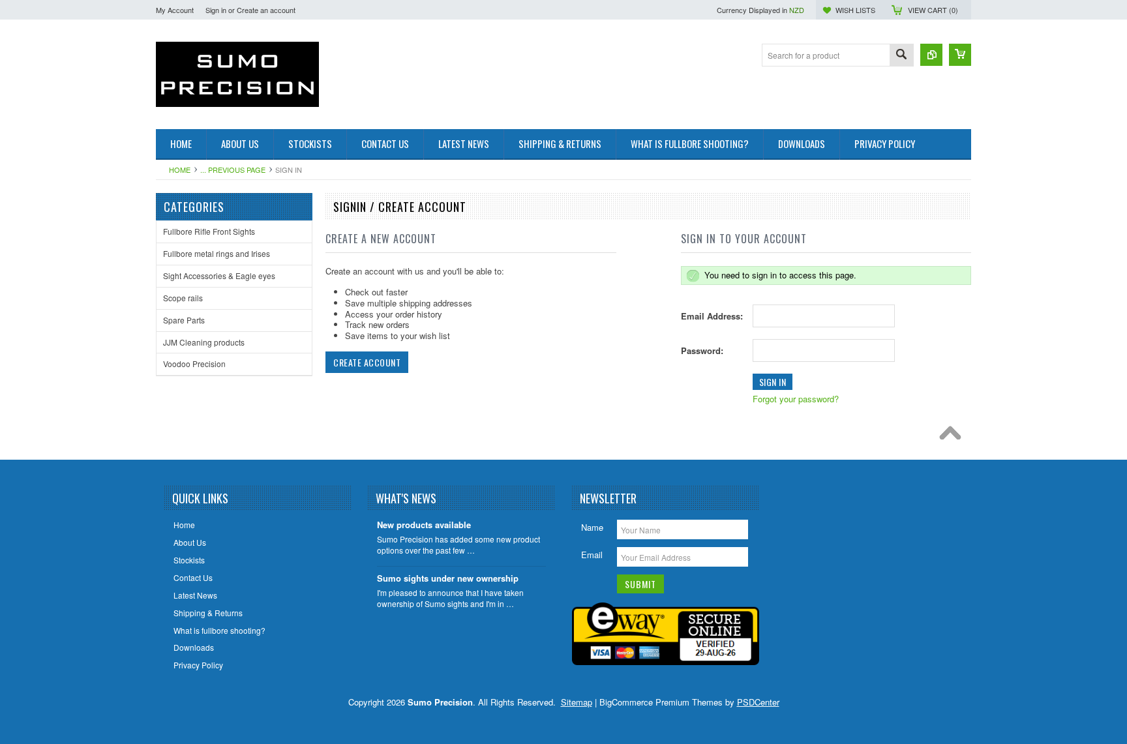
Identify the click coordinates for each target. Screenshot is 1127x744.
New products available (424, 525)
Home (179, 169)
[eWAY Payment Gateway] (665, 661)
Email (592, 554)
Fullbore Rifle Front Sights (209, 231)
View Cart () (933, 10)
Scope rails (183, 297)
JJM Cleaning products (204, 342)
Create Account (366, 362)
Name (592, 527)
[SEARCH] (901, 55)
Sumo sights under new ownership (447, 578)
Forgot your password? (796, 399)
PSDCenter (758, 702)
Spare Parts (184, 319)
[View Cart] (960, 55)
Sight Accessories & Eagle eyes (219, 275)
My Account (175, 10)
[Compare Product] (931, 55)
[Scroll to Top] (953, 436)
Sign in (215, 10)
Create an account (266, 10)
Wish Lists (855, 10)
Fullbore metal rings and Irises (216, 253)
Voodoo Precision (194, 363)
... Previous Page (232, 169)
